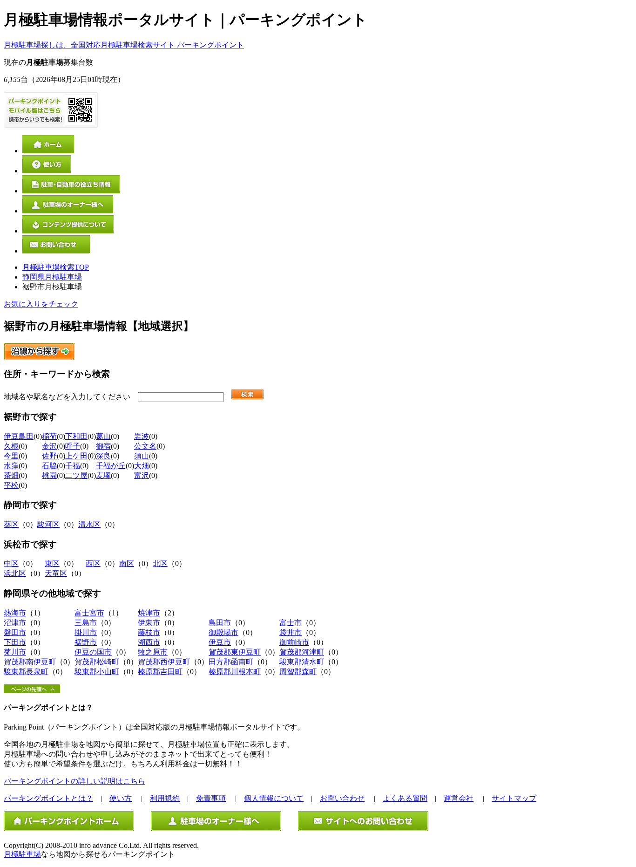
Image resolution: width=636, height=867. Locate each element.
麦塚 (103, 475)
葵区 (11, 524)
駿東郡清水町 (301, 662)
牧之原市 (153, 652)
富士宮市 (89, 613)
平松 (11, 485)
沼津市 (15, 623)
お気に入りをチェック (41, 304)
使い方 (120, 798)
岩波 (141, 436)
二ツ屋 (76, 475)
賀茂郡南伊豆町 (30, 662)
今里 (11, 456)
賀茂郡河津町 (301, 652)
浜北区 (15, 573)
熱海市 (15, 613)
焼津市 (149, 613)
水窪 (11, 466)
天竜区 (56, 573)
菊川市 (15, 652)
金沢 (49, 446)
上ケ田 (76, 456)
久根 (11, 446)
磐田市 (15, 632)
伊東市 (149, 623)
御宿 (103, 446)
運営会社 (459, 798)
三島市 (85, 623)
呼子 (72, 446)
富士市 (290, 623)
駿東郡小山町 (96, 672)
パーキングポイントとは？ (48, 798)
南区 (126, 563)
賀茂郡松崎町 (96, 662)
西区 (93, 563)
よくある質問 (405, 798)
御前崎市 (294, 642)
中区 (11, 563)
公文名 (145, 446)
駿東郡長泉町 (26, 672)
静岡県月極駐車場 (52, 277)
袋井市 (290, 632)
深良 (103, 456)
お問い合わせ (342, 798)
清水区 (89, 524)
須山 (141, 456)
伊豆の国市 (93, 652)
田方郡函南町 (231, 662)
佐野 (49, 456)
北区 (160, 563)
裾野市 (85, 642)
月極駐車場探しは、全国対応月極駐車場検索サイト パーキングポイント (124, 45)
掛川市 (85, 632)
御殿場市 (223, 632)
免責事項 (211, 798)
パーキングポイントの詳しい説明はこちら (74, 781)
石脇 (49, 466)
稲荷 (49, 436)
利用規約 (165, 798)
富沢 (141, 475)
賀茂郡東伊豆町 (235, 652)
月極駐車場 (22, 854)
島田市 (220, 623)
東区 (52, 563)
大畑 (141, 466)
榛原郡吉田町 (160, 672)
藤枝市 (149, 632)
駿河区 (48, 524)
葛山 (103, 436)
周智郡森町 (298, 672)
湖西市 (149, 642)
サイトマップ (514, 798)
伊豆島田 (19, 436)
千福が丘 (111, 466)
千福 (72, 466)
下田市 (15, 642)
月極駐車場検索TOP (55, 267)
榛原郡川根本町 (235, 672)
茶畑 (11, 475)
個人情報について (274, 798)
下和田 (76, 436)
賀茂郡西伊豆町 (164, 662)
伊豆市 (220, 642)
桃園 (49, 475)
